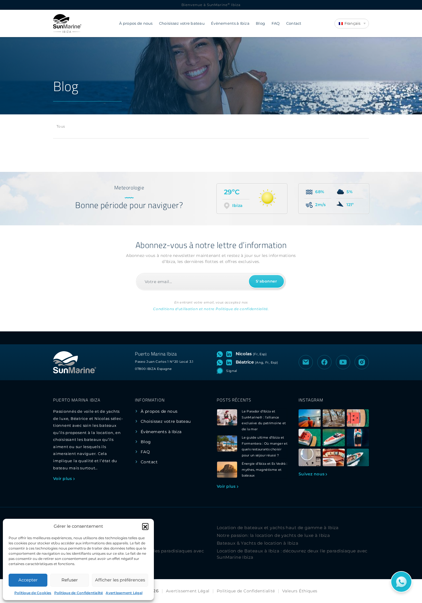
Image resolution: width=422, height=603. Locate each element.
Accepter (28, 580)
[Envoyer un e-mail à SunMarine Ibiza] (306, 362)
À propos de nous (135, 23)
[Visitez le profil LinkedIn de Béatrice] (230, 362)
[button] (145, 526)
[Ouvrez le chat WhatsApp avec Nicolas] (221, 354)
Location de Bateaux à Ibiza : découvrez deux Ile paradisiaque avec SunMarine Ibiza (292, 554)
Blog (260, 23)
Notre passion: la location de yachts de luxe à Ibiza (273, 535)
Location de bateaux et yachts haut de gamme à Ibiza (278, 527)
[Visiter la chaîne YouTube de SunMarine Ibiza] (343, 362)
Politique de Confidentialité (78, 593)
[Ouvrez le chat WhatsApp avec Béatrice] (221, 362)
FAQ (276, 23)
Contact (293, 23)
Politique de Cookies (32, 593)
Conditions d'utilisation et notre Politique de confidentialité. (211, 309)
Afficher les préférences (120, 580)
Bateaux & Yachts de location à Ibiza (257, 543)
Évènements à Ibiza (230, 23)
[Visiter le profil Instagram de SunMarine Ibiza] (362, 362)
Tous (61, 126)
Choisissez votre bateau (182, 23)
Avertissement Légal (124, 593)
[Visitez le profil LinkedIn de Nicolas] (230, 354)
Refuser (69, 580)
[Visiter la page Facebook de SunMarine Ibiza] (324, 362)
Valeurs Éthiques (300, 591)
